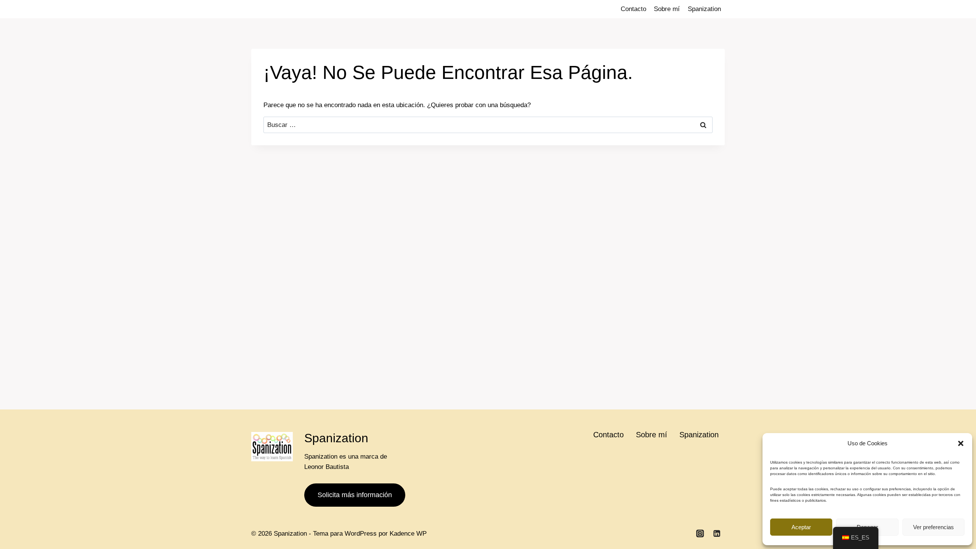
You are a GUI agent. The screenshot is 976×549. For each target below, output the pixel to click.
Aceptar (801, 527)
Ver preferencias (933, 527)
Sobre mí (667, 9)
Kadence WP (408, 533)
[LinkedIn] (717, 533)
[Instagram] (700, 533)
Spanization (704, 9)
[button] (961, 443)
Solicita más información (355, 495)
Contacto (633, 9)
